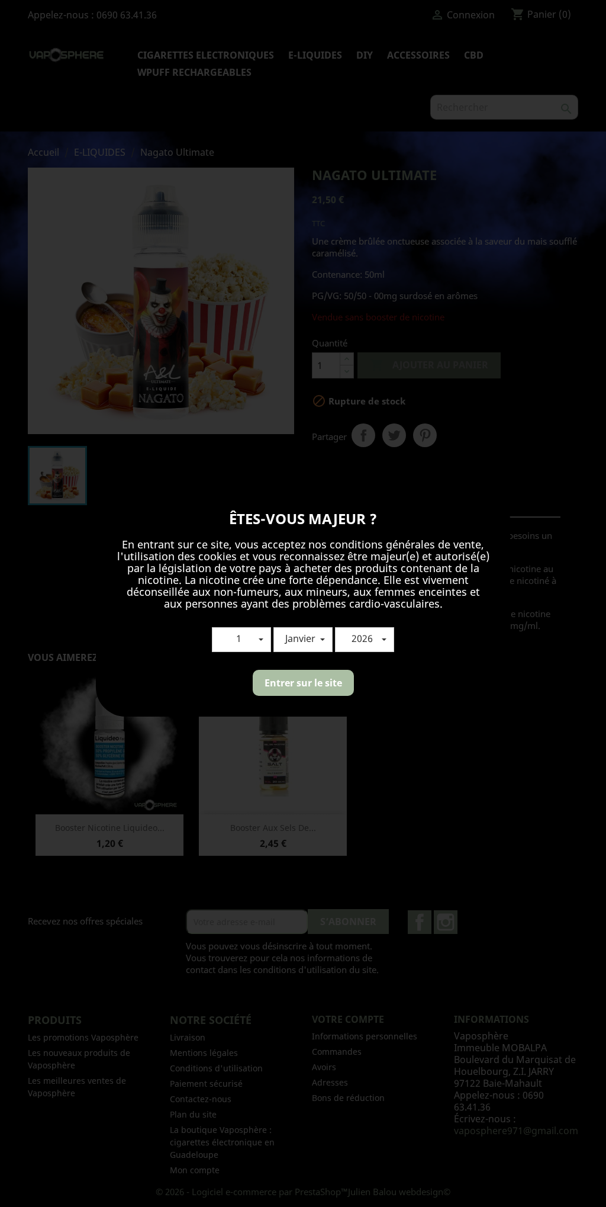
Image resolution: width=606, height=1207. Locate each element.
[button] (241, 639)
